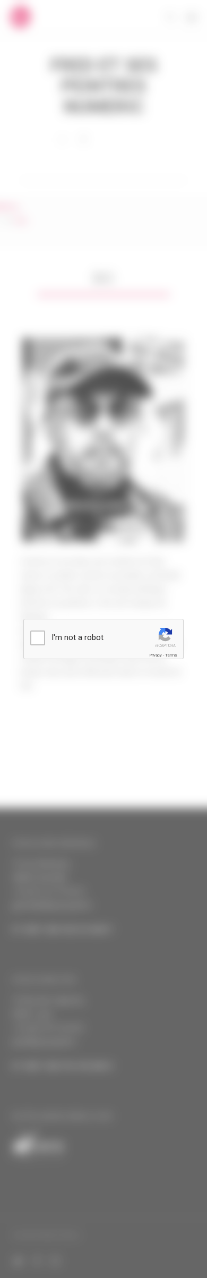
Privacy (155, 655)
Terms (171, 655)
